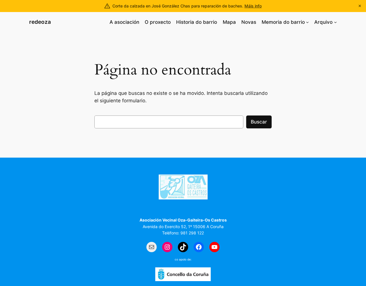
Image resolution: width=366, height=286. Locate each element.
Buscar (259, 122)
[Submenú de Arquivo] (335, 22)
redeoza (40, 21)
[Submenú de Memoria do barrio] (307, 22)
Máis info (253, 5)
